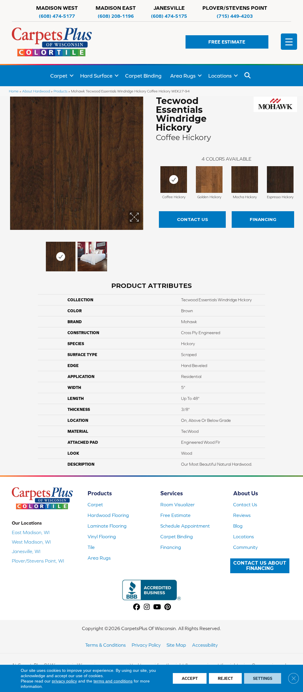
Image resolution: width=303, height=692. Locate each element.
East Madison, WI (31, 532)
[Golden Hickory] (209, 179)
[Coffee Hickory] (173, 179)
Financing (263, 219)
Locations (220, 76)
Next (144, 254)
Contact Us (192, 219)
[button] (227, 42)
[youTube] (157, 607)
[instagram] (147, 607)
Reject (225, 678)
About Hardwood (36, 91)
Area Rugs (183, 76)
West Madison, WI (31, 541)
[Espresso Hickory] (280, 179)
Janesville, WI (26, 551)
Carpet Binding (143, 76)
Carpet (58, 76)
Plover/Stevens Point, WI (38, 560)
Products (60, 91)
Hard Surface (96, 76)
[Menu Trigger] (289, 41)
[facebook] (136, 607)
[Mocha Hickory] (245, 179)
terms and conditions (113, 681)
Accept (190, 678)
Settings (262, 678)
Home (14, 91)
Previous (9, 254)
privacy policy (64, 681)
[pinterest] (167, 607)
